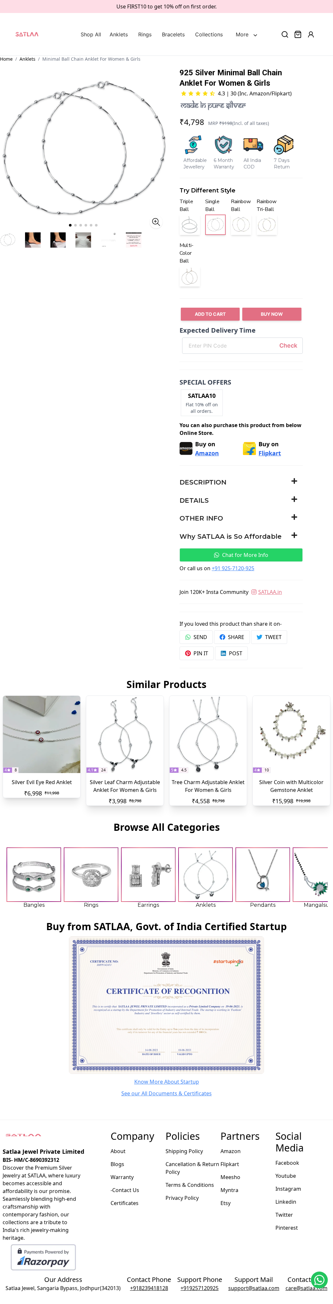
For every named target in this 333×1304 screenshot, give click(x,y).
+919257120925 (199, 1288)
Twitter (284, 1214)
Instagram (288, 1188)
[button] (241, 482)
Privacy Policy (182, 1197)
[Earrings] (148, 874)
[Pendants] (262, 874)
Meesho (230, 1177)
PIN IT (200, 653)
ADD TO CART (210, 314)
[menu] (165, 34)
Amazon (230, 1151)
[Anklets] (205, 874)
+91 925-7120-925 (233, 568)
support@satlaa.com (253, 1288)
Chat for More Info (245, 555)
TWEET (273, 637)
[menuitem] (92, 34)
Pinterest (286, 1227)
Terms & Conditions (190, 1184)
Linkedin (285, 1201)
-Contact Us (125, 1190)
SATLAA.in (270, 592)
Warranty (122, 1177)
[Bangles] (33, 874)
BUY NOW (272, 314)
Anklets (27, 59)
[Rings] (91, 874)
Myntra (229, 1190)
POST (235, 653)
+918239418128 (149, 1288)
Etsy (225, 1203)
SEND (200, 637)
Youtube (285, 1175)
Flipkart (229, 1164)
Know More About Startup (166, 1081)
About (118, 1151)
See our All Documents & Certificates (166, 1093)
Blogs (117, 1164)
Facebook (287, 1162)
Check (288, 345)
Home (6, 59)
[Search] (285, 34)
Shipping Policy (184, 1151)
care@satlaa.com (306, 1288)
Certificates (125, 1203)
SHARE (236, 637)
